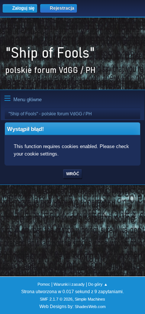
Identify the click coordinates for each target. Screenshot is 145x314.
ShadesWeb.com (90, 306)
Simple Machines (90, 299)
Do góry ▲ (98, 284)
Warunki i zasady (69, 284)
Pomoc (44, 284)
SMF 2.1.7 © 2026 (56, 299)
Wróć (72, 174)
